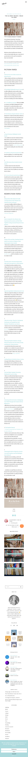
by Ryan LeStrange (12, 200)
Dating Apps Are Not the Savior (12, 691)
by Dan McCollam (12, 373)
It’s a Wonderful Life (10, 695)
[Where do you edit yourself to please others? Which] (20, 644)
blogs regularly (16, 353)
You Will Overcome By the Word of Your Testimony (16, 670)
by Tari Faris (10, 102)
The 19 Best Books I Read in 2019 (11, 63)
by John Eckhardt (13, 430)
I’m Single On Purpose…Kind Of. (12, 697)
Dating (6, 715)
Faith (6, 717)
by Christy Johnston (13, 342)
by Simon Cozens (14, 359)
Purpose (7, 738)
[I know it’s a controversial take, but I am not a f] (14, 632)
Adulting (7, 707)
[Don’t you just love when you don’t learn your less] (8, 638)
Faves (14, 19)
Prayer (6, 734)
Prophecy (7, 736)
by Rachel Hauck (12, 135)
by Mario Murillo (13, 241)
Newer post (14, 526)
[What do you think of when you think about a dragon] (8, 632)
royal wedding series (18, 145)
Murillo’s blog (7, 254)
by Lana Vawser (13, 322)
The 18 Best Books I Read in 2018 (11, 65)
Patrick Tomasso (12, 36)
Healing (7, 724)
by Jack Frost (14, 291)
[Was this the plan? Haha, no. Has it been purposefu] (14, 644)
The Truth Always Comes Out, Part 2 (13, 693)
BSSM (6, 709)
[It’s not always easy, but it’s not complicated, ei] (8, 644)
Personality (7, 732)
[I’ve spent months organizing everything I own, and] (20, 638)
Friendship (7, 722)
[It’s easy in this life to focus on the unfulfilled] (14, 638)
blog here (6, 329)
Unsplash (19, 36)
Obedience (7, 730)
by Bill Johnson (13, 401)
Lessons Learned (9, 726)
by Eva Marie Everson (12, 75)
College (7, 713)
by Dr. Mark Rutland (13, 262)
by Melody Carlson (14, 113)
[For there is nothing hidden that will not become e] (20, 632)
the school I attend (10, 409)
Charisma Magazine (8, 213)
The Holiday (7, 128)
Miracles (7, 728)
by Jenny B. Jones (13, 89)
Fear (6, 720)
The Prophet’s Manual (10, 427)
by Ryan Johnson (14, 222)
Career (6, 711)
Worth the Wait (14, 675)
